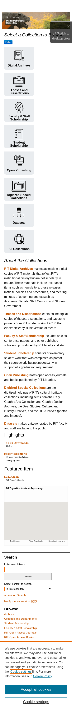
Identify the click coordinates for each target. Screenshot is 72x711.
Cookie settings (20, 671)
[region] (36, 676)
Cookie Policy (42, 676)
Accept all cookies (36, 689)
